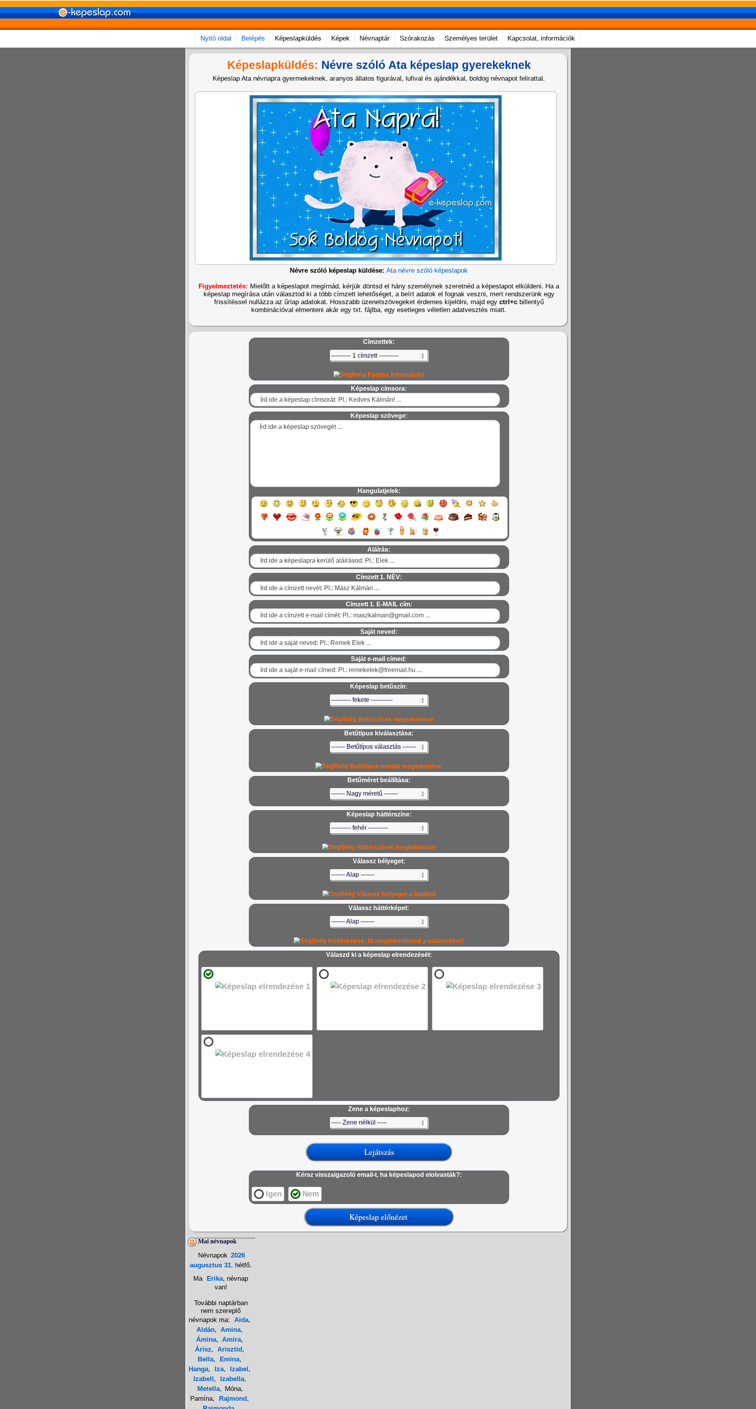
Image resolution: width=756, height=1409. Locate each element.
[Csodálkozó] (328, 507)
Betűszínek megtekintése (395, 719)
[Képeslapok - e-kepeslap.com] (94, 27)
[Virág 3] (342, 520)
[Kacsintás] (302, 507)
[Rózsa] (398, 520)
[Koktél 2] (402, 535)
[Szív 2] (277, 520)
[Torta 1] (438, 520)
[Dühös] (443, 507)
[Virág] (317, 520)
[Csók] (291, 520)
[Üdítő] (377, 535)
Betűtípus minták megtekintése (395, 766)
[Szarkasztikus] (379, 507)
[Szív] (264, 520)
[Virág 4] (357, 520)
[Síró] (341, 507)
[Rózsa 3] (425, 520)
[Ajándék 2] (365, 535)
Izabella (231, 1379)
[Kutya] (338, 535)
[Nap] (469, 507)
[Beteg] (430, 507)
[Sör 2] (425, 535)
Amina (230, 1329)
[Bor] (436, 535)
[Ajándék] (351, 535)
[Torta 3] (468, 520)
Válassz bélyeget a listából (395, 894)
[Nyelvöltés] (315, 507)
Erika (214, 1278)
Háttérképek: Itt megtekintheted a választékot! (395, 941)
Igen (274, 1193)
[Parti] (456, 507)
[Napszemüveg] (353, 507)
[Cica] (325, 535)
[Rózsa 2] (412, 520)
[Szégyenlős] (392, 507)
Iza (218, 1369)
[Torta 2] (454, 520)
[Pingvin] (496, 520)
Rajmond (232, 1398)
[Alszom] (366, 507)
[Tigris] (482, 520)
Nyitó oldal (216, 38)
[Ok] (495, 507)
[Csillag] (482, 507)
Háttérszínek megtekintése (395, 847)
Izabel (238, 1369)
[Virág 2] (329, 520)
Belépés (253, 38)
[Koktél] (390, 535)
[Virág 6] (385, 520)
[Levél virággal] (305, 520)
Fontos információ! (395, 374)
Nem (310, 1193)
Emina (228, 1359)
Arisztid (229, 1349)
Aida (241, 1320)
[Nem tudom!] (404, 507)
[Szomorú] (289, 507)
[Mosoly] (263, 507)
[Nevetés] (276, 507)
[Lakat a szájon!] (417, 507)
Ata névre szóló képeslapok (427, 270)
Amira (230, 1339)
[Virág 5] (371, 520)
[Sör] (413, 535)
